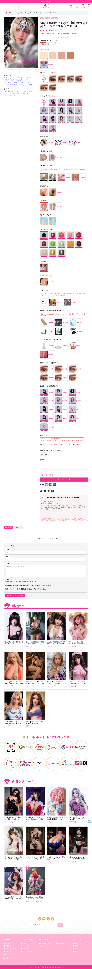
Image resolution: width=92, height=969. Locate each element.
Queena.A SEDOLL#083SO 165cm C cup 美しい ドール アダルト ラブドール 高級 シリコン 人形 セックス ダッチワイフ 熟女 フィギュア (35, 642)
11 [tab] (33, 69)
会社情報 (8, 943)
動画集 (76, 946)
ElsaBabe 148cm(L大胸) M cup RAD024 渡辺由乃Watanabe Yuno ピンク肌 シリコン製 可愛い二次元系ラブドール (56, 818)
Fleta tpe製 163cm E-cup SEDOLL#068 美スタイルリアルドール (35, 722)
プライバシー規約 (11, 949)
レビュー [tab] (18, 527)
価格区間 (28, 78)
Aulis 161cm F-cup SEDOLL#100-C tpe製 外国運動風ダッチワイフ (13, 722)
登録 (24, 943)
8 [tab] (25, 69)
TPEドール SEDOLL (11, 84)
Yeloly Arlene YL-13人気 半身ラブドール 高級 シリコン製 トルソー (35, 858)
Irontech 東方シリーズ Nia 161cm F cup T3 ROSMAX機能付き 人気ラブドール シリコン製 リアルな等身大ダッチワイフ (13, 897)
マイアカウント (27, 946)
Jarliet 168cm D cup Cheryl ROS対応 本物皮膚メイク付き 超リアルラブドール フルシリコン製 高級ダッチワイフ (13, 818)
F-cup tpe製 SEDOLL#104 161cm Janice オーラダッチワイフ (13, 682)
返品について (44, 946)
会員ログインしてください (15, 596)
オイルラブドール (10, 95)
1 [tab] (6, 69)
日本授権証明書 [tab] (74, 498)
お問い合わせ (61, 943)
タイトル (8, 556)
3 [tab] (11, 69)
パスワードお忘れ (28, 951)
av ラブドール (28, 91)
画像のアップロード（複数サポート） (17, 585)
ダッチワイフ (28, 82)
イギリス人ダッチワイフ (25, 93)
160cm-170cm (18, 82)
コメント (9, 563)
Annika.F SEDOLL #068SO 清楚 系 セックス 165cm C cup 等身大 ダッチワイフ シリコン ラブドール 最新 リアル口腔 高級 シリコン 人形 (56, 642)
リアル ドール (21, 78)
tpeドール (13, 78)
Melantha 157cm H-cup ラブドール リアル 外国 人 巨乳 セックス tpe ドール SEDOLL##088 (56, 682)
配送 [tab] (62, 498)
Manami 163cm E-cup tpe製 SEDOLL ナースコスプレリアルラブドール (77, 682)
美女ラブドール (18, 91)
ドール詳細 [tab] (45, 498)
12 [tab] (36, 69)
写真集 (76, 943)
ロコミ (76, 949)
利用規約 (8, 946)
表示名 (8, 549)
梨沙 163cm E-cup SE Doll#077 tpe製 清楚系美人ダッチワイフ (77, 642)
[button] (19, 5)
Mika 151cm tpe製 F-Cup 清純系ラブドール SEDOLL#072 (13, 642)
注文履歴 (25, 949)
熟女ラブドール (8, 91)
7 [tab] (22, 69)
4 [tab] (14, 69)
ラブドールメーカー (11, 954)
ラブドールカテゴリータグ (12, 958)
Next (34, 42)
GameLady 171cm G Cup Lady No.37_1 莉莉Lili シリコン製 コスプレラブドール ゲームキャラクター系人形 (35, 897)
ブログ (76, 951)
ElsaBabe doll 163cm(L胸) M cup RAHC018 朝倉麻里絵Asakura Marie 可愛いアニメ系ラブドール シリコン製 (13, 858)
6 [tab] (19, 69)
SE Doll (11, 13)
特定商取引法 (9, 951)
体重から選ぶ (19, 80)
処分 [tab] (66, 498)
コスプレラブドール (11, 93)
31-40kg (27, 80)
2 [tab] (9, 69)
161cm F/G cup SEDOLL (25, 84)
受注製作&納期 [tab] (55, 498)
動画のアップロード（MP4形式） (16, 589)
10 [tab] (30, 69)
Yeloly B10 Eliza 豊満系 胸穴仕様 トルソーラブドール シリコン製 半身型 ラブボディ (56, 858)
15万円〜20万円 (9, 80)
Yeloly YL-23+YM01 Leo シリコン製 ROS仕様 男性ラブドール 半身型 (78, 858)
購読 (60, 925)
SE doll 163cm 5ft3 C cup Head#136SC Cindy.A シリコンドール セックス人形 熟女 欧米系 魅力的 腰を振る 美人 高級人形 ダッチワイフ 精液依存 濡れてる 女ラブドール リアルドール (35, 682)
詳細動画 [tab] (8, 527)
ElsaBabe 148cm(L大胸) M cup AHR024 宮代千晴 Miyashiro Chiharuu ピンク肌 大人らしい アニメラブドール (78, 818)
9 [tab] (27, 69)
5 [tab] (17, 69)
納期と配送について (45, 943)
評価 (8, 579)
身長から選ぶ (9, 82)
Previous (6, 42)
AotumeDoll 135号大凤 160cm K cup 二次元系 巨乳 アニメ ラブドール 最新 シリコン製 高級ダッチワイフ (35, 818)
